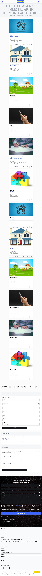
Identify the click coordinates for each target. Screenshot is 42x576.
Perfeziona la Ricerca (6, 397)
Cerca (14, 427)
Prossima (4, 389)
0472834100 (16, 73)
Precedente (5, 386)
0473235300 (16, 256)
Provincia (4, 422)
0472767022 (16, 227)
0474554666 (16, 199)
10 (30, 386)
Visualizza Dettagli (31, 574)
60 (36, 386)
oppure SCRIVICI (5, 466)
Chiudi (37, 572)
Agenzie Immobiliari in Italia (18, 15)
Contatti (3, 556)
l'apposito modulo (18, 539)
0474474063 (16, 44)
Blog (3, 554)
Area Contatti (15, 469)
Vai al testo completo (6, 439)
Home (11, 15)
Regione (3, 418)
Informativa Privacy (18, 505)
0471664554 (16, 166)
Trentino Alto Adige (28, 15)
